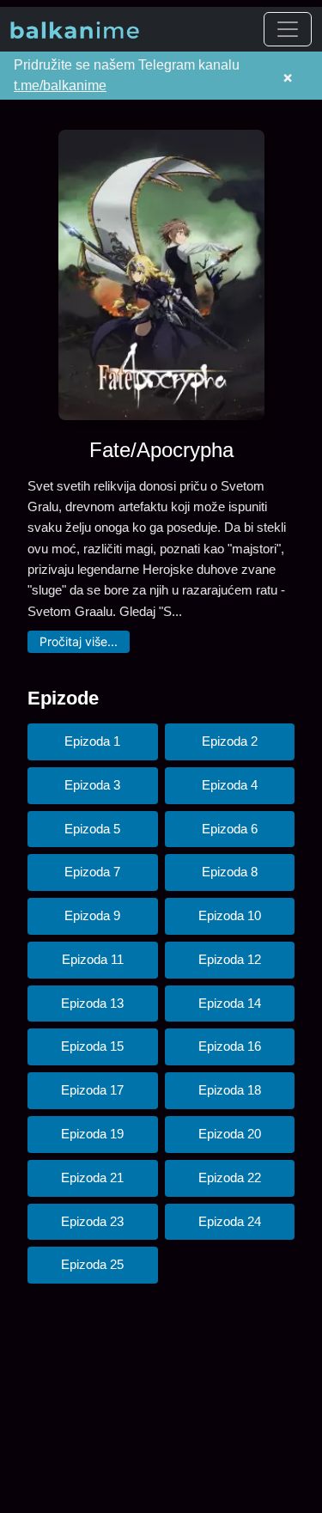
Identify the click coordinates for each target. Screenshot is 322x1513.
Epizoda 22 (229, 1177)
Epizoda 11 (93, 959)
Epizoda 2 (230, 741)
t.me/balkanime (60, 85)
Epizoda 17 (92, 1090)
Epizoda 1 (92, 741)
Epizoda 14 (229, 1003)
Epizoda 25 (92, 1264)
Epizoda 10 (229, 915)
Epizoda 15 (92, 1046)
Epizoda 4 (230, 785)
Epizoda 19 (92, 1133)
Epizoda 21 (92, 1177)
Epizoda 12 (229, 959)
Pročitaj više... (78, 641)
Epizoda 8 (230, 871)
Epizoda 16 (229, 1046)
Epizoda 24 (229, 1221)
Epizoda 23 (92, 1221)
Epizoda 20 (229, 1133)
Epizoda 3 (92, 785)
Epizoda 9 (92, 915)
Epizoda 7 (92, 871)
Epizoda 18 (229, 1090)
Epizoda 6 (230, 828)
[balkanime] (74, 29)
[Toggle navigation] (288, 29)
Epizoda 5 (92, 828)
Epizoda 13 (92, 1003)
